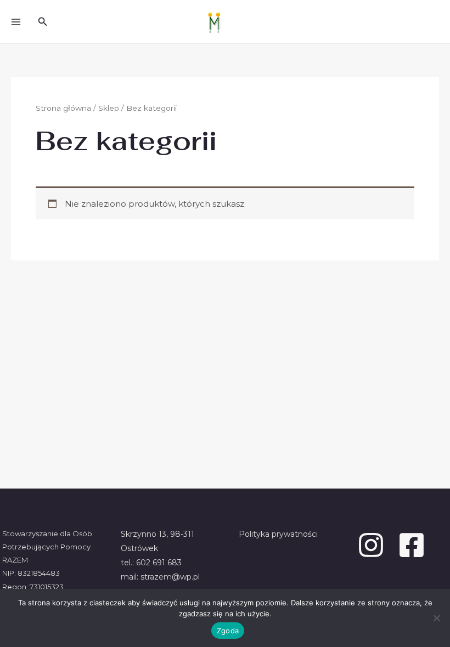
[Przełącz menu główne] (15, 21)
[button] (43, 22)
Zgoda (228, 630)
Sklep (108, 108)
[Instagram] (371, 545)
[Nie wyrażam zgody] (436, 617)
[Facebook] (411, 545)
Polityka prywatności (278, 534)
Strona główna (63, 108)
